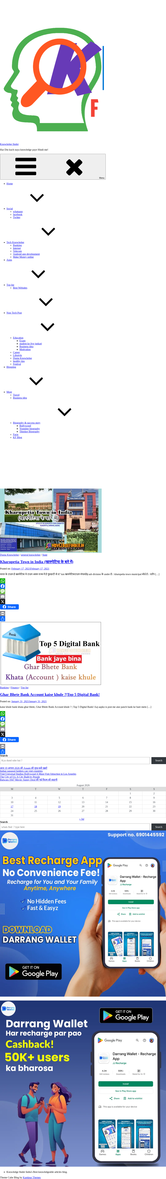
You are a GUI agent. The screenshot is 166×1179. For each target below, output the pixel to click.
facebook (17, 214)
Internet (17, 248)
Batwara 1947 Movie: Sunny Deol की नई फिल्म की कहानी (28, 779)
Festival (17, 364)
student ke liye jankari (30, 343)
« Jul (81, 819)
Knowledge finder (9, 144)
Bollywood (25, 425)
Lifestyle (17, 355)
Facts (15, 434)
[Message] (83, 591)
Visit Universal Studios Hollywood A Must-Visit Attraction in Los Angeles (38, 774)
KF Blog (17, 437)
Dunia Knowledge (22, 358)
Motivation (25, 349)
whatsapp (18, 211)
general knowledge (30, 554)
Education (18, 337)
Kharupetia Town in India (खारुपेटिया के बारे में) (36, 562)
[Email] (83, 596)
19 (59, 806)
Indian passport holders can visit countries (21, 771)
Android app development (26, 254)
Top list (10, 284)
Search (4, 755)
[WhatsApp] (83, 580)
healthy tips (19, 361)
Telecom (17, 251)
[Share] (83, 618)
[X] (83, 601)
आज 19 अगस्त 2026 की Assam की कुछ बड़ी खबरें (23, 768)
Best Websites (20, 287)
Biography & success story (26, 422)
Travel (16, 394)
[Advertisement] (83, 464)
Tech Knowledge (15, 242)
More (9, 392)
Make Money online (23, 257)
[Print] (83, 613)
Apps (9, 259)
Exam (22, 340)
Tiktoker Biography (29, 431)
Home (9, 183)
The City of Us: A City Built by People (20, 776)
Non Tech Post (14, 312)
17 (12, 806)
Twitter (16, 217)
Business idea (26, 346)
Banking (17, 245)
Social (9, 208)
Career (16, 352)
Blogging (11, 367)
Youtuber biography (29, 428)
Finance (15, 687)
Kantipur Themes (32, 1177)
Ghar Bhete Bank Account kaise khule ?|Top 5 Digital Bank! (50, 694)
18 (35, 806)
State (44, 554)
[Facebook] (83, 586)
